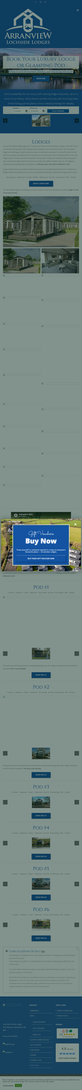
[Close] (75, 524)
